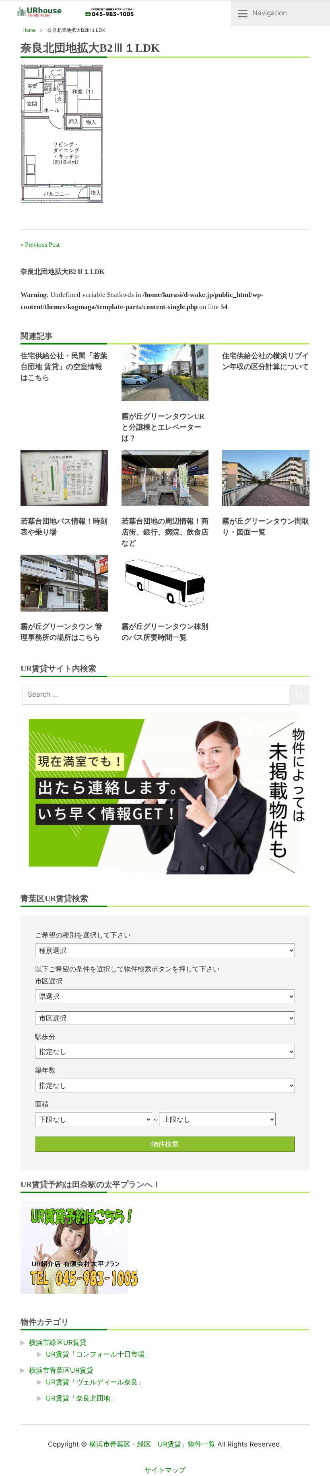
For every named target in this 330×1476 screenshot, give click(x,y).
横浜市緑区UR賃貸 (58, 1342)
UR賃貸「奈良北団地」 (81, 1398)
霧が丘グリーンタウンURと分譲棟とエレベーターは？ (163, 427)
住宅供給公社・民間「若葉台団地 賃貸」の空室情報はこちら (64, 367)
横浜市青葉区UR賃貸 (61, 1370)
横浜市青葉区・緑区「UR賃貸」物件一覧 (152, 1444)
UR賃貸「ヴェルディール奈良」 (95, 1382)
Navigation (269, 13)
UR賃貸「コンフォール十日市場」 (98, 1354)
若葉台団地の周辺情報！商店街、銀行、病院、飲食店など (165, 532)
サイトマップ (165, 1470)
